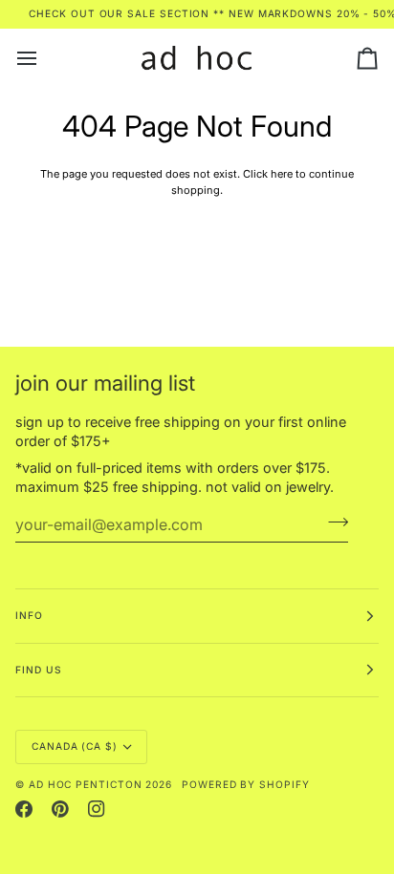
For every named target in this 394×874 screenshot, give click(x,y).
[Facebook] (24, 809)
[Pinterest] (60, 809)
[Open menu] (44, 58)
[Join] (332, 522)
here (282, 174)
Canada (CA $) (75, 746)
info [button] (29, 615)
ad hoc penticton (85, 784)
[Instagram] (96, 809)
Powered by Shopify (246, 784)
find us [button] (38, 669)
